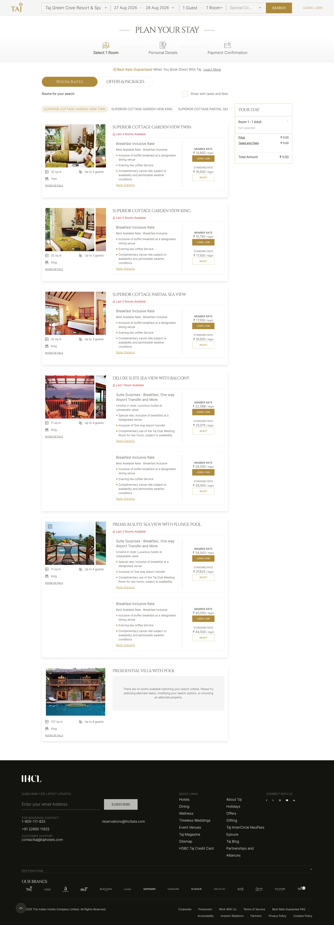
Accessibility (206, 916)
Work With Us (227, 909)
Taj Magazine (189, 834)
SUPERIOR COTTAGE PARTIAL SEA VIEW (207, 109)
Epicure (232, 834)
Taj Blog (232, 841)
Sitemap (185, 841)
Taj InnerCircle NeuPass (245, 827)
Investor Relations (232, 916)
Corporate (184, 909)
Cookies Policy (302, 916)
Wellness (186, 813)
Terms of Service (254, 909)
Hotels (184, 799)
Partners (256, 916)
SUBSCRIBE (121, 804)
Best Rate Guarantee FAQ (288, 909)
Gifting (231, 820)
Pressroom (205, 909)
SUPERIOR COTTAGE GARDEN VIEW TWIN (75, 109)
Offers (231, 813)
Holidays (233, 806)
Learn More (212, 69)
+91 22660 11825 (35, 829)
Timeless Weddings (194, 820)
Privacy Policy (277, 916)
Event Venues (190, 827)
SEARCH (279, 8)
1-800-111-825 (33, 821)
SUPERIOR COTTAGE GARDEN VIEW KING (141, 109)
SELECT (203, 177)
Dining (184, 806)
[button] (263, 122)
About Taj (234, 799)
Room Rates (69, 82)
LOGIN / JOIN (203, 158)
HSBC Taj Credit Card (196, 848)
